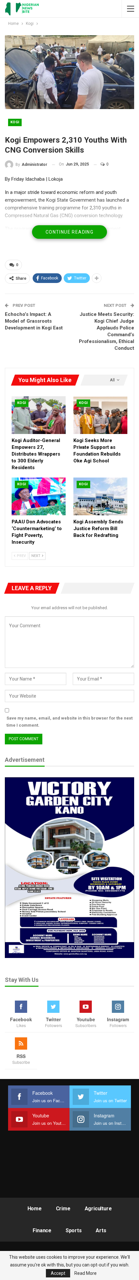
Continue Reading (69, 232)
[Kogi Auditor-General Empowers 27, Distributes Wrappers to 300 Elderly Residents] (39, 415)
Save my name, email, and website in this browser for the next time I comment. (69, 722)
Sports (74, 1230)
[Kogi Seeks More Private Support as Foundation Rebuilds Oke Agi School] (100, 415)
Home (34, 1208)
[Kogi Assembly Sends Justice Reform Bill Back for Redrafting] (100, 496)
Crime (63, 1208)
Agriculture (98, 1208)
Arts (101, 1230)
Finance (42, 1230)
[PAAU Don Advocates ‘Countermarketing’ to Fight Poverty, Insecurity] (39, 496)
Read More (85, 1273)
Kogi (14, 122)
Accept (58, 1273)
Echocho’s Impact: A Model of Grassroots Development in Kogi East (34, 321)
